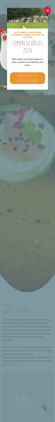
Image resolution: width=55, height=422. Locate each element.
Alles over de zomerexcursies (27, 78)
